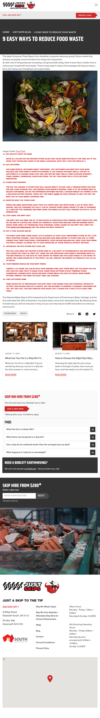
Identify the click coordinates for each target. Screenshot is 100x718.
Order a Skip (85, 15)
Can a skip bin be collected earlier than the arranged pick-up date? (38, 445)
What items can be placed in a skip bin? (25, 437)
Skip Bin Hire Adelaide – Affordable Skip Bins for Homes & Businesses (47, 616)
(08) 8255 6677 (12, 15)
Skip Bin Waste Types (46, 607)
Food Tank (20, 151)
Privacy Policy (42, 648)
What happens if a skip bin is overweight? (26, 453)
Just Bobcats (30, 469)
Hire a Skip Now (15, 409)
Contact (39, 637)
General (23, 313)
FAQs (38, 625)
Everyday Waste (10, 313)
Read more (10, 375)
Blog (38, 631)
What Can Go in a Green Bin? (20, 430)
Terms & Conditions (45, 643)
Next (41, 496)
